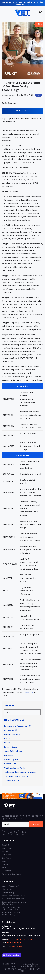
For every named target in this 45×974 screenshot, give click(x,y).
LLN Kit (7, 738)
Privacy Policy (8, 889)
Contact (5, 864)
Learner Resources (13, 734)
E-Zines (5, 851)
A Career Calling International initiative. (30, 965)
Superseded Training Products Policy (11, 913)
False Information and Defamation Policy (11, 908)
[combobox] (22, 712)
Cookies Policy (8, 892)
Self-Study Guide (12, 759)
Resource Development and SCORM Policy (14, 903)
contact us (28, 692)
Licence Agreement (10, 886)
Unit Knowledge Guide (14, 768)
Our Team (6, 858)
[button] (5, 12)
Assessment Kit (11, 730)
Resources (6, 848)
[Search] (37, 712)
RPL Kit (7, 742)
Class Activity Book (13, 751)
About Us (6, 845)
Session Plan (10, 763)
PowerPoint (9, 755)
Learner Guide (10, 747)
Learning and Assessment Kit (17, 726)
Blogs (4, 861)
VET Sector (13, 965)
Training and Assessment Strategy (20, 772)
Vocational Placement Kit (16, 776)
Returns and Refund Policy (13, 895)
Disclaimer (6, 871)
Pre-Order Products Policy (13, 899)
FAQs (4, 867)
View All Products (12, 780)
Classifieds (6, 854)
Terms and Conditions (11, 874)
